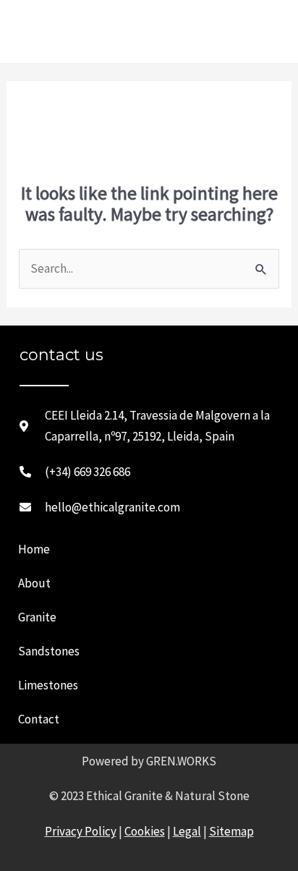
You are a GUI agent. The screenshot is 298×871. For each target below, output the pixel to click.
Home (34, 549)
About (34, 583)
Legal (187, 831)
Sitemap (231, 831)
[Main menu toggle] (267, 31)
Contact (38, 719)
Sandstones (49, 651)
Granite (37, 617)
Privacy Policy (80, 831)
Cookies (144, 831)
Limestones (48, 685)
